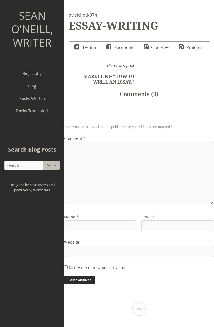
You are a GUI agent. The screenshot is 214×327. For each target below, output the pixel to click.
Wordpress (41, 190)
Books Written (32, 98)
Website (71, 242)
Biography (32, 73)
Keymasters (39, 185)
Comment (75, 138)
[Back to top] (139, 309)
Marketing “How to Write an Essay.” (109, 79)
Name (71, 216)
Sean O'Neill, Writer (32, 29)
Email (148, 216)
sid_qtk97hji (87, 15)
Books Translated (32, 110)
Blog (32, 86)
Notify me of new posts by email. (99, 267)
